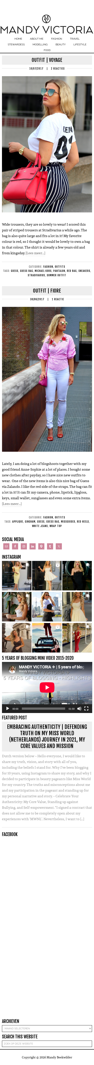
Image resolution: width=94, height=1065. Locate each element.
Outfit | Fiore (47, 291)
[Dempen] (79, 708)
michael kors (43, 271)
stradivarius (36, 275)
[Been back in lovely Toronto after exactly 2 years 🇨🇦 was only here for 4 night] (47, 607)
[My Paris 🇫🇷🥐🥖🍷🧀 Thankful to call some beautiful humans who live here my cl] (16, 638)
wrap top (56, 526)
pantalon (59, 271)
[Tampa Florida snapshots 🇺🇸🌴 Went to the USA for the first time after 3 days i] (77, 638)
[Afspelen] (7, 708)
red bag (72, 271)
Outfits (60, 266)
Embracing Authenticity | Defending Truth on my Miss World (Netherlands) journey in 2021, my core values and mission (47, 736)
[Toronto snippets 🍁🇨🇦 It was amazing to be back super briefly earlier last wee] (16, 607)
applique (17, 521)
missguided (68, 521)
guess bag (26, 271)
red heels (83, 521)
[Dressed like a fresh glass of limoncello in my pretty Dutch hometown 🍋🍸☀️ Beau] (16, 576)
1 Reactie (58, 299)
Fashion (48, 266)
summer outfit (56, 275)
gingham (30, 521)
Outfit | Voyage (47, 60)
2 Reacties (58, 68)
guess (14, 271)
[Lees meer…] (35, 253)
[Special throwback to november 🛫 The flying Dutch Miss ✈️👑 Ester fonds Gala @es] (77, 576)
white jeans (40, 526)
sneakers (84, 271)
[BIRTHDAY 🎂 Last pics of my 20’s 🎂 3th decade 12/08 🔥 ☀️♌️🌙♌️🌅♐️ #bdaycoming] (77, 607)
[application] (47, 687)
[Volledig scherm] (86, 708)
